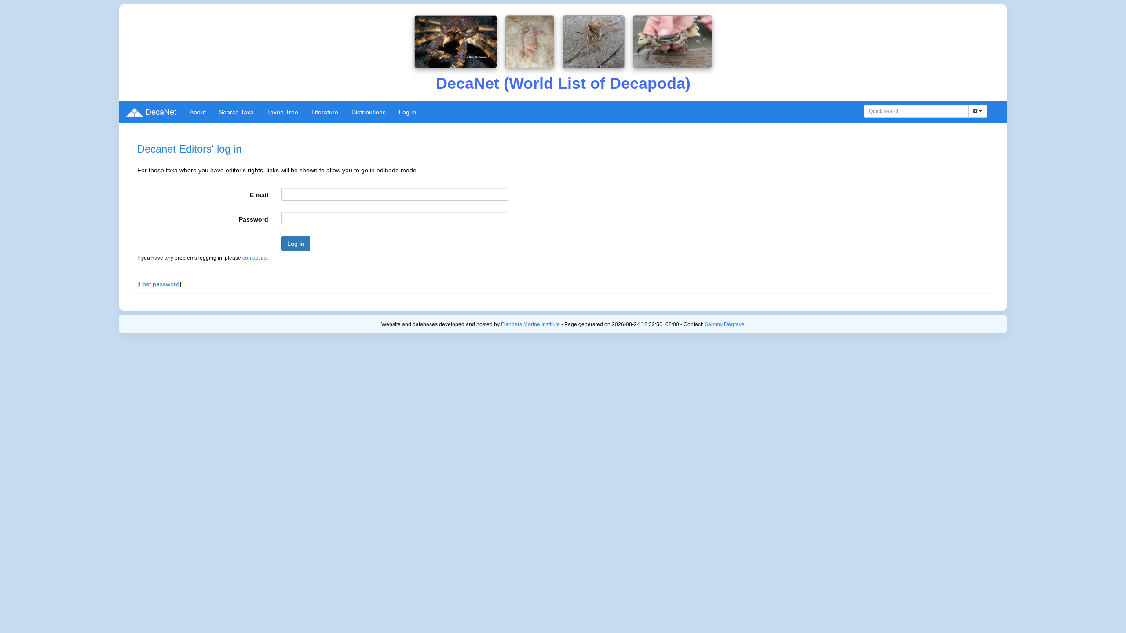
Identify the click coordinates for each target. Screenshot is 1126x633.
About (198, 112)
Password (253, 219)
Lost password (159, 283)
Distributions (368, 112)
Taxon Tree (282, 112)
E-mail (259, 195)
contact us (254, 258)
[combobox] (916, 111)
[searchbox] (916, 111)
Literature (324, 112)
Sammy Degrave (725, 324)
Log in (407, 112)
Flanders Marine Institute (530, 324)
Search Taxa (236, 112)
